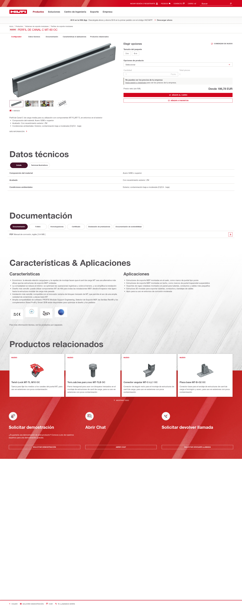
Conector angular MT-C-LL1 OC (141, 382)
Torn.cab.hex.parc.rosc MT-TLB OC (86, 382)
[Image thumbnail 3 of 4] (47, 103)
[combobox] (216, 3)
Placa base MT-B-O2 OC (193, 382)
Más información (16, 131)
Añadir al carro (179, 95)
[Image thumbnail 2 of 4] (32, 103)
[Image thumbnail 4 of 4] (62, 103)
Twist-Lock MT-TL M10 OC (25, 382)
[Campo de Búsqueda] (231, 3)
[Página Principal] (18, 12)
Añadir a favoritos (179, 100)
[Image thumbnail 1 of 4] (16, 103)
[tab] (16, 36)
